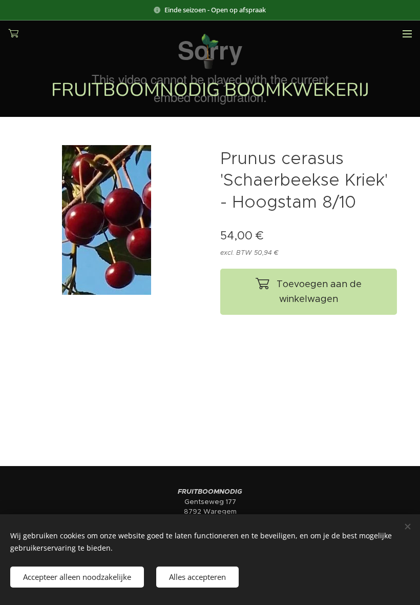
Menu (407, 33)
